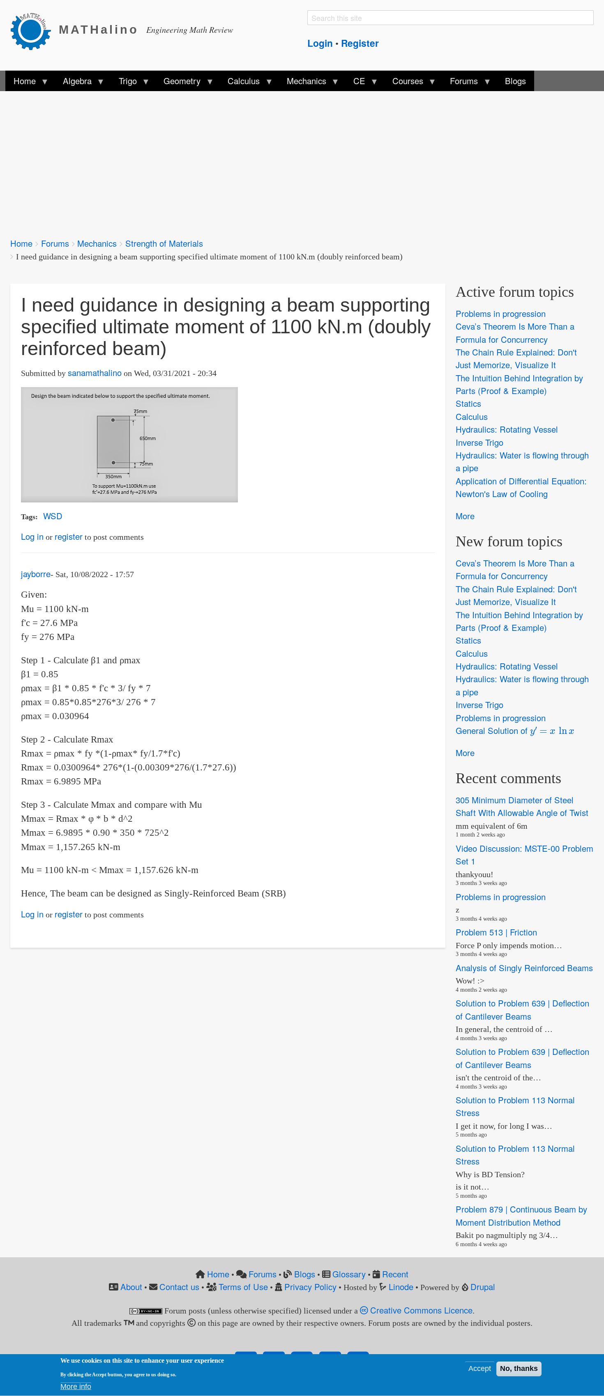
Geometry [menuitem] (178, 83)
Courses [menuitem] (403, 83)
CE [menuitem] (355, 83)
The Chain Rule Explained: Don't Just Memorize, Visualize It (516, 358)
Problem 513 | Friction (496, 932)
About (131, 1287)
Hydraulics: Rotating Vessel (507, 429)
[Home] (34, 29)
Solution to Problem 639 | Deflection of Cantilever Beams (522, 1009)
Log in (32, 536)
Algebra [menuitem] (72, 83)
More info (75, 1386)
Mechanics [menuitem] (302, 83)
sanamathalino (95, 372)
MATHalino (99, 29)
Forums (55, 243)
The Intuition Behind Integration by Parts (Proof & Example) (519, 384)
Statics (468, 404)
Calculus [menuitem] (239, 83)
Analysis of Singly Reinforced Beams (524, 968)
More (465, 516)
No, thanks (519, 1369)
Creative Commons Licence (420, 1310)
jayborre (36, 574)
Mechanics (97, 243)
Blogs (304, 1274)
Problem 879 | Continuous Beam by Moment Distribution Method (521, 1215)
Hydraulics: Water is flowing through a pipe (522, 461)
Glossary (349, 1274)
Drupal (482, 1287)
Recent (395, 1274)
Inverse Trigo (479, 442)
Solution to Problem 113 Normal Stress (515, 1106)
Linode (401, 1287)
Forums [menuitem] (460, 83)
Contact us (179, 1287)
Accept (479, 1369)
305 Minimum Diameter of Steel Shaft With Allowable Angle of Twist (522, 806)
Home (21, 243)
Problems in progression (501, 313)
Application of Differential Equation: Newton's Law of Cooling (521, 487)
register (69, 536)
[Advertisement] (256, 159)
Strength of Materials (164, 243)
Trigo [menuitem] (123, 83)
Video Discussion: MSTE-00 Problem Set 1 (524, 854)
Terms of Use (243, 1287)
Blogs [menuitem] (515, 81)
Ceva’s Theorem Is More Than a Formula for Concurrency (515, 332)
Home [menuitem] (20, 83)
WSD (52, 516)
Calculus (472, 416)
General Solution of (511, 730)
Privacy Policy (310, 1287)
